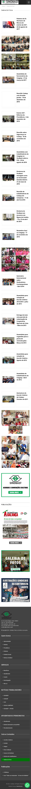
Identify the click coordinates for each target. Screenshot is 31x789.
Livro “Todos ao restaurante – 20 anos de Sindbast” (16, 775)
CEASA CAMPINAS (8, 705)
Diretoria (6, 651)
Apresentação (7, 641)
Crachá (5, 677)
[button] (27, 785)
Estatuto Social (7, 654)
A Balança (6, 772)
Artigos (5, 746)
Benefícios (6, 670)
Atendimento (7, 673)
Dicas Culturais (7, 749)
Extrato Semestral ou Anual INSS (12, 724)
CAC (5, 702)
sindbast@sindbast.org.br (7, 627)
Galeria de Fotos (8, 759)
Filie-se (5, 683)
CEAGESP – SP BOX (8, 708)
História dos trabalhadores (10, 756)
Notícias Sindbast (8, 657)
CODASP (6, 698)
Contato (6, 743)
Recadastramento (8, 728)
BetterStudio (19, 786)
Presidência (7, 648)
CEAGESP (6, 695)
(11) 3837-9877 (7, 625)
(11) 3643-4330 (15, 625)
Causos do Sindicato (9, 753)
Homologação (7, 680)
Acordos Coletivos (8, 740)
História (5, 644)
